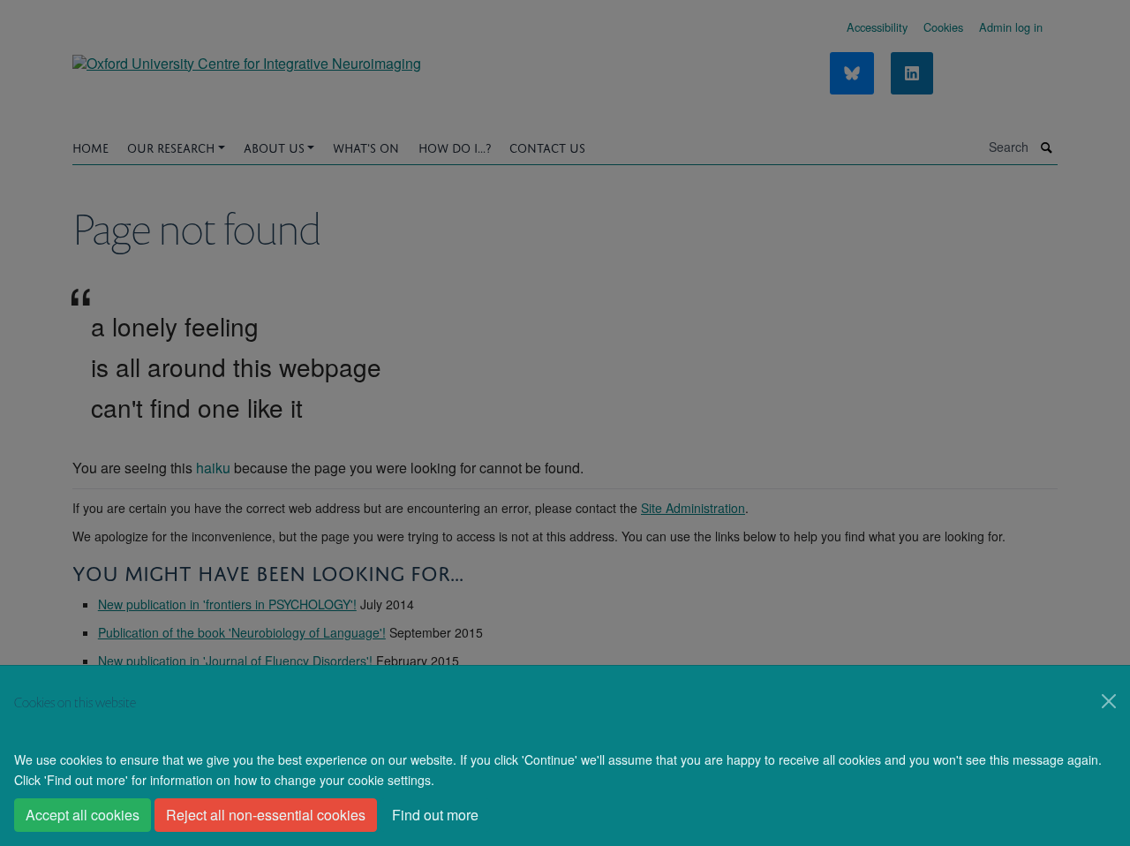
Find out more (435, 814)
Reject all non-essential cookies (265, 814)
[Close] (1109, 701)
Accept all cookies (82, 814)
